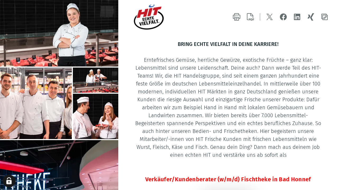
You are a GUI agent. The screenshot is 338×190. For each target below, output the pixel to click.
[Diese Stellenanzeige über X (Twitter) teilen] (269, 17)
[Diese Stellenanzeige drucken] (236, 17)
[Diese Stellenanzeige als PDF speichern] (250, 17)
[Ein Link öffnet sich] (161, 17)
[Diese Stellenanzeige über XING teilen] (311, 17)
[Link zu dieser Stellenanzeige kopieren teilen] (324, 17)
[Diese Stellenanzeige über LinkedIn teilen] (297, 17)
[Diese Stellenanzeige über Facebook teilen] (283, 17)
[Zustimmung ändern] (9, 181)
